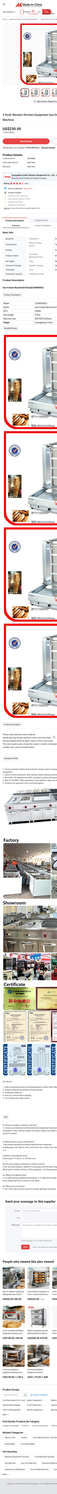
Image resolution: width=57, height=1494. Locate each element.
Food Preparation (34, 1405)
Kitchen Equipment (34, 1409)
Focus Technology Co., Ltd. (33, 1483)
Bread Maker (10, 1444)
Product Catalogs (40, 1395)
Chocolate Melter (28, 1444)
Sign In (7, 208)
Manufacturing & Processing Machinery (24, 19)
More (5, 1474)
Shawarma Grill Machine (15, 1469)
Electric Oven (10, 1437)
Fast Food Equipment (11, 1409)
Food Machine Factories (44, 1456)
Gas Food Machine (28, 1463)
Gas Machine (10, 1463)
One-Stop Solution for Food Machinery (15, 1400)
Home (5, 19)
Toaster (24, 1437)
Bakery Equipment (34, 1400)
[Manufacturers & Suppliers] (28, 4)
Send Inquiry (26, 141)
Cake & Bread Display (11, 1405)
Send (25, 1247)
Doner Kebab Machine (39, 1469)
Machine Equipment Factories (17, 1456)
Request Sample (48, 147)
